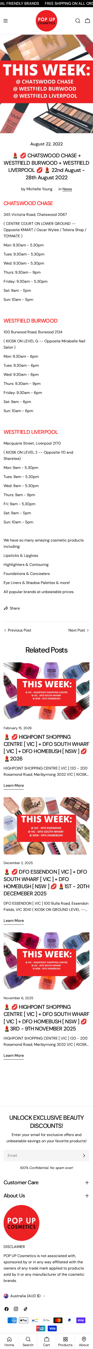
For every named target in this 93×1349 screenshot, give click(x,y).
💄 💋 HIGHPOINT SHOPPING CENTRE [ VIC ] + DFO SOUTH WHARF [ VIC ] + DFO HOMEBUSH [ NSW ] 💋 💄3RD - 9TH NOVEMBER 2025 (46, 1018)
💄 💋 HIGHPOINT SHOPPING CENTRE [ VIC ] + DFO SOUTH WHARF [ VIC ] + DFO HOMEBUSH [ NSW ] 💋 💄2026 (46, 747)
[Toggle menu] (5, 21)
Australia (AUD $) (25, 1295)
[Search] (78, 21)
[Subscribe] (84, 1156)
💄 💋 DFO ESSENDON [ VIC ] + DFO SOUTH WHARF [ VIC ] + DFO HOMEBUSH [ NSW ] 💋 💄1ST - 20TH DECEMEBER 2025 (46, 882)
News (67, 188)
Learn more (14, 785)
